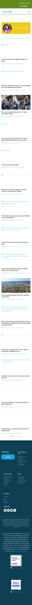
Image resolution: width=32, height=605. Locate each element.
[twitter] (24, 6)
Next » (20, 436)
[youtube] (26, 6)
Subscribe (22, 3)
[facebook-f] (20, 6)
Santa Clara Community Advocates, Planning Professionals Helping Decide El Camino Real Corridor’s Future (15, 323)
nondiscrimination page (20, 551)
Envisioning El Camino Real (10, 165)
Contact (28, 3)
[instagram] (22, 6)
